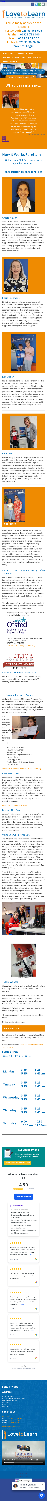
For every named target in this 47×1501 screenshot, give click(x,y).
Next (4, 141)
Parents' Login (23, 46)
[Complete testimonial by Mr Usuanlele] (10, 99)
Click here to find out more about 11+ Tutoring (21, 768)
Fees (23, 57)
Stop (4, 139)
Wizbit (26, 1476)
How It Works (9, 53)
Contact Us (6, 1416)
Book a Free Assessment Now (14, 805)
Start (4, 137)
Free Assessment (10, 61)
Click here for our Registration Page (21, 645)
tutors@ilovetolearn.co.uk (11, 1427)
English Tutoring (11, 57)
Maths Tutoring (25, 53)
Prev (7, 141)
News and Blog (34, 57)
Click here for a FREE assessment (19, 77)
